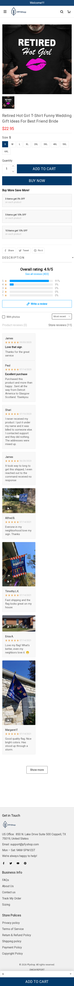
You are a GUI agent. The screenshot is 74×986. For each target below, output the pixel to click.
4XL (55, 144)
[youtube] (19, 863)
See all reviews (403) (37, 274)
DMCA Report (37, 969)
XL (27, 144)
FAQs (5, 880)
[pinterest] (26, 863)
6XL (6, 151)
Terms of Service (13, 929)
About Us (8, 886)
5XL (64, 144)
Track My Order (11, 898)
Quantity (7, 160)
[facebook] (4, 863)
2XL (36, 144)
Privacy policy (11, 923)
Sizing (6, 904)
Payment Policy (12, 947)
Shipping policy (11, 941)
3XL (45, 144)
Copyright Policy (12, 953)
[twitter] (11, 863)
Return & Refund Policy (16, 935)
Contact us (8, 892)
